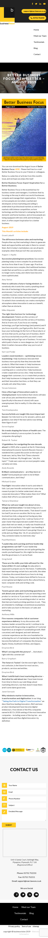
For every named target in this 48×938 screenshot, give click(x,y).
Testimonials (39, 42)
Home (36, 29)
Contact (37, 54)
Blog (36, 48)
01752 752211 (28, 877)
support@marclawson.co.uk (35, 11)
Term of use (26, 926)
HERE (17, 169)
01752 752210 (38, 18)
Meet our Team (40, 36)
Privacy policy (14, 926)
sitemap (36, 926)
